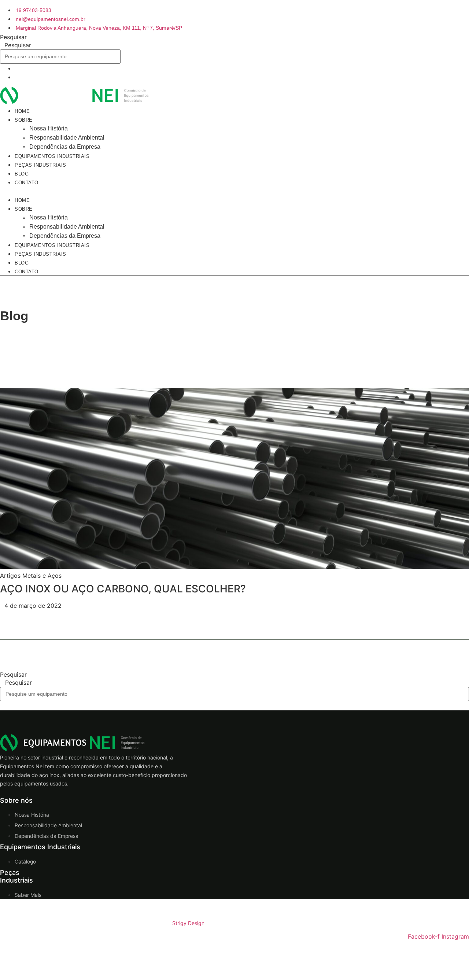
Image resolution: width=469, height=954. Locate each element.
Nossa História (48, 128)
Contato (26, 182)
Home (22, 200)
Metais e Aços (42, 575)
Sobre (24, 120)
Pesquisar (13, 37)
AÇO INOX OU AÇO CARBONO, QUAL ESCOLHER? (123, 589)
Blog (22, 263)
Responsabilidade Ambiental (66, 137)
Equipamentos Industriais (52, 245)
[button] (155, 190)
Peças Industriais (40, 165)
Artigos (10, 575)
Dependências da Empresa (64, 236)
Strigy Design (188, 923)
